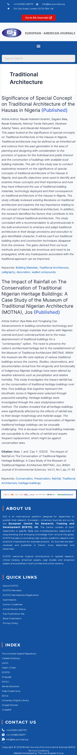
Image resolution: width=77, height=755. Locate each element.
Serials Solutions (10, 686)
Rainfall (56, 478)
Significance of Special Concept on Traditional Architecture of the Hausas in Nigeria (38, 104)
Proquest (7, 677)
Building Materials (27, 267)
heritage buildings (29, 483)
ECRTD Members (12, 590)
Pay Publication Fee (13, 613)
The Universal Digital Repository (19, 653)
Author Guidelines (12, 604)
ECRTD (6, 672)
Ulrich (5, 662)
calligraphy (8, 272)
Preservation (42, 478)
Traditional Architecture (53, 267)
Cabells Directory (11, 658)
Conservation (24, 478)
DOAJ (5, 681)
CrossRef (6, 709)
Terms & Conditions (38, 750)
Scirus (5, 695)
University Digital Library (15, 700)
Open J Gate (9, 667)
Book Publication (12, 618)
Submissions (9, 599)
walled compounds (44, 272)
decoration (23, 272)
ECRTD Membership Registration (21, 595)
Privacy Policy (10, 623)
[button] (39, 46)
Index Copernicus (11, 691)
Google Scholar (10, 705)
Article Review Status (14, 609)
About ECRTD (10, 585)
